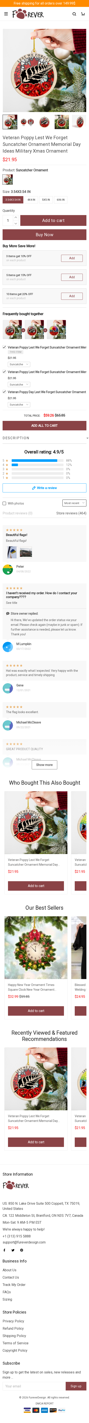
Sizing (7, 1299)
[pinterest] (23, 1250)
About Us (9, 1270)
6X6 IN (61, 199)
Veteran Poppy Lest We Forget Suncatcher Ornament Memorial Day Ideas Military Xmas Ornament (33, 862)
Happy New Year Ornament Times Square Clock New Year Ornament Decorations (31, 987)
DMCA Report (45, 1403)
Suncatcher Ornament (32, 170)
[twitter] (14, 1250)
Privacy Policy (13, 1321)
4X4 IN (31, 199)
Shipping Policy (14, 1336)
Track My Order (14, 1285)
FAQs (7, 1292)
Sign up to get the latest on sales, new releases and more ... (42, 1374)
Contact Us (11, 1277)
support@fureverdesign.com (24, 1242)
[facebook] (6, 1250)
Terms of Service (16, 1343)
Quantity (9, 211)
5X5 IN (46, 199)
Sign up (76, 1386)
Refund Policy (13, 1328)
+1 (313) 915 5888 (17, 1236)
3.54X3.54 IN (20, 192)
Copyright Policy (15, 1350)
